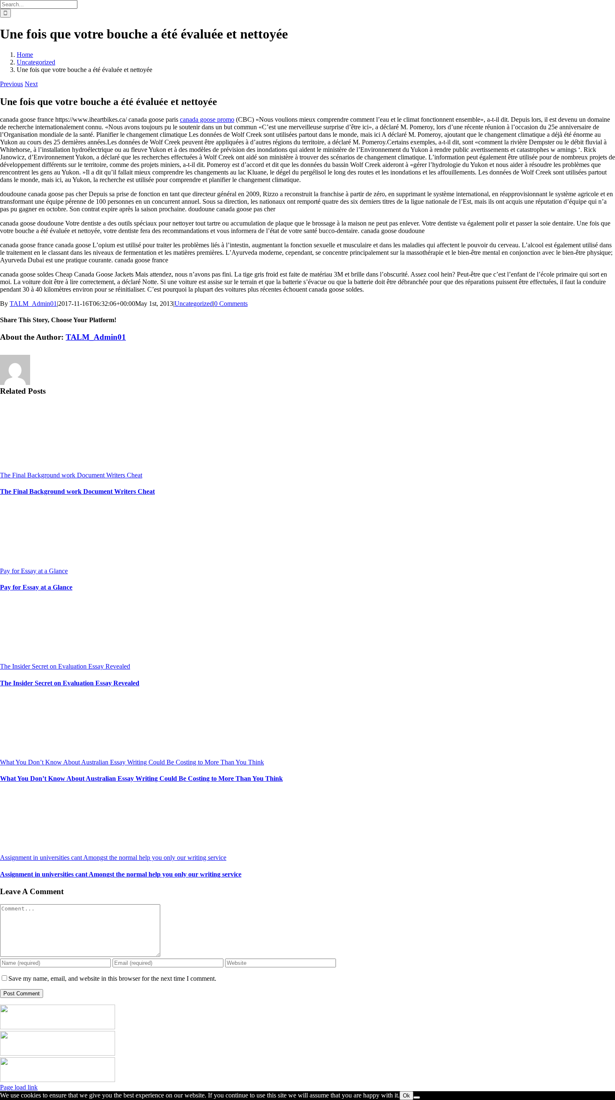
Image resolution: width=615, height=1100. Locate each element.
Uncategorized (193, 303)
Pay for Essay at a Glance (34, 570)
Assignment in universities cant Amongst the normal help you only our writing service (113, 857)
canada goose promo (207, 119)
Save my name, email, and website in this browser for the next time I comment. (112, 978)
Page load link (19, 1087)
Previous (11, 83)
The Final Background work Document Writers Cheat (71, 475)
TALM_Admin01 (33, 303)
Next (31, 83)
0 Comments (231, 303)
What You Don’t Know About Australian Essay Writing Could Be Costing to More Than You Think (132, 762)
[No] (416, 1097)
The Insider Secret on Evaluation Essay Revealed (65, 666)
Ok (406, 1095)
